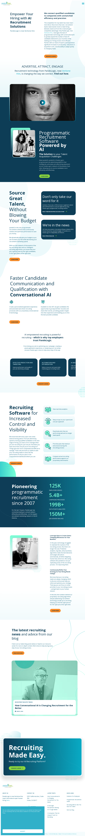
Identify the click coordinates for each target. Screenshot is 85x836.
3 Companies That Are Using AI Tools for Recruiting (53, 815)
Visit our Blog (70, 810)
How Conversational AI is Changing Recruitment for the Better (44, 706)
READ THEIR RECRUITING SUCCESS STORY (53, 211)
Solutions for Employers (73, 796)
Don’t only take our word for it (57, 198)
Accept (22, 831)
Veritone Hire (48, 33)
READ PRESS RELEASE (48, 236)
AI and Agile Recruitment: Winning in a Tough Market (53, 807)
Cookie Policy (45, 834)
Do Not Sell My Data (53, 834)
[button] (83, 3)
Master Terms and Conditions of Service (67, 834)
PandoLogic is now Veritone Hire (22, 31)
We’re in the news (55, 225)
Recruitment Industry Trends (24, 702)
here (8, 800)
